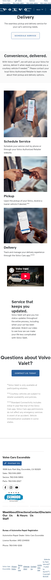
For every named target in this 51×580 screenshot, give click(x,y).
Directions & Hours (23, 513)
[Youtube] (16, 487)
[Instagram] (11, 487)
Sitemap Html (26, 567)
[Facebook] (5, 487)
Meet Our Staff (6, 515)
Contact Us (13, 463)
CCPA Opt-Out (39, 567)
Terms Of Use (20, 567)
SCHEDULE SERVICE (25, 36)
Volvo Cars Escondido (6, 567)
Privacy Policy (14, 567)
